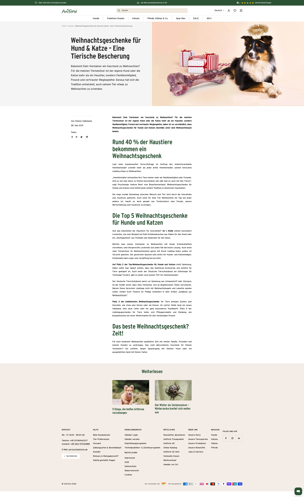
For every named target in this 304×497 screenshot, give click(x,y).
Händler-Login (131, 435)
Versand (97, 443)
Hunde (96, 18)
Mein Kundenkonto (101, 435)
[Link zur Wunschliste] (235, 10)
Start (64, 26)
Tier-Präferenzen (101, 439)
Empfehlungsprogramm (135, 443)
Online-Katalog (170, 448)
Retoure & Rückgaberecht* (106, 456)
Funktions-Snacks (115, 18)
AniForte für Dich (171, 452)
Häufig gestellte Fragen (104, 460)
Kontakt (96, 452)
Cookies (128, 475)
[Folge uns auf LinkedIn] (239, 438)
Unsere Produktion (197, 443)
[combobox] (154, 10)
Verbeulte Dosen (171, 456)
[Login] (229, 10)
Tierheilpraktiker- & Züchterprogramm (142, 448)
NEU (209, 18)
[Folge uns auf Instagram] (232, 438)
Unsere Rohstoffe (196, 448)
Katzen (135, 18)
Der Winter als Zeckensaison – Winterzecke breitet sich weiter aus (173, 409)
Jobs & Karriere (195, 452)
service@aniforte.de (78, 450)
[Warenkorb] (241, 10)
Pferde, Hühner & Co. (157, 18)
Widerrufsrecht (132, 471)
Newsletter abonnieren (174, 435)
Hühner (214, 443)
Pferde (214, 448)
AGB (127, 462)
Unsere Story (194, 435)
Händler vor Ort (170, 465)
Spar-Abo (180, 18)
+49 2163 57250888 (80, 444)
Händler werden (132, 439)
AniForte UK (169, 443)
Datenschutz (130, 466)
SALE (196, 18)
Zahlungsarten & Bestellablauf (107, 448)
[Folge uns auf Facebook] (226, 438)
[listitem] (72, 137)
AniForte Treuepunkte (173, 439)
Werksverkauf (169, 460)
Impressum (130, 458)
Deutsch (218, 10)
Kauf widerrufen (71, 456)
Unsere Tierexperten (198, 439)
